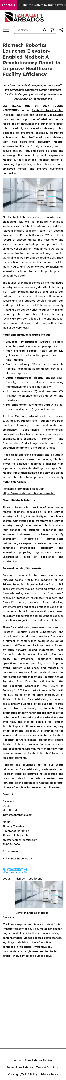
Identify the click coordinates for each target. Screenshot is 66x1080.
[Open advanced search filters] (52, 30)
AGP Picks (8, 5)
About (18, 1060)
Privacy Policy (49, 1074)
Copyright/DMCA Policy (22, 1074)
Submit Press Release (20, 1067)
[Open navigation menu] (6, 30)
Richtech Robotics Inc (19, 858)
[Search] (45, 30)
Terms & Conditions (48, 1067)
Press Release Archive (38, 1060)
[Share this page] (61, 30)
